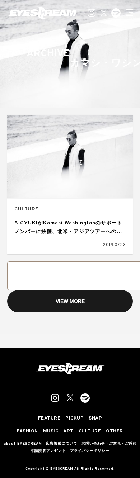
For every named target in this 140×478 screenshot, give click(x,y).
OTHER (114, 431)
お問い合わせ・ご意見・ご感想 (109, 444)
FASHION (27, 431)
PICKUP (74, 418)
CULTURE (26, 209)
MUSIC (51, 431)
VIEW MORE (70, 301)
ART (68, 431)
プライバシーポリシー (89, 451)
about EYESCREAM (23, 444)
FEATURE (49, 418)
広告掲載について (62, 444)
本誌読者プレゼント (48, 451)
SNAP (95, 418)
